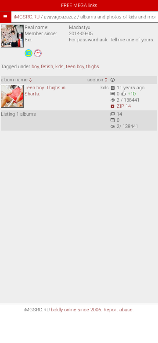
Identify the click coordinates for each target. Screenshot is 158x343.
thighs (92, 66)
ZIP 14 (120, 106)
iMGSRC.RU (27, 17)
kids (59, 66)
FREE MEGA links (79, 5)
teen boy (75, 66)
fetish (47, 66)
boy (35, 66)
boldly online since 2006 (76, 310)
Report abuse (118, 310)
